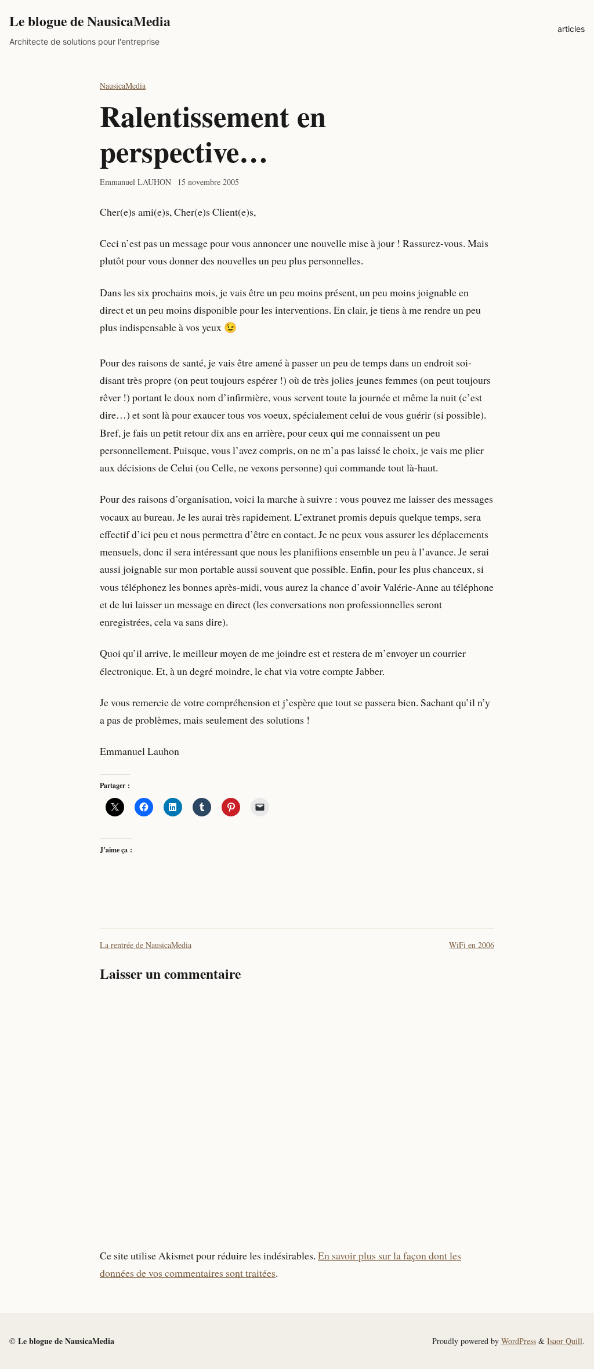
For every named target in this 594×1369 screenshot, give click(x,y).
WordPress (518, 1340)
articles (571, 29)
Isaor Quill (564, 1340)
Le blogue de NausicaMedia (90, 21)
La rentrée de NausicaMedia (145, 944)
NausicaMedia (123, 85)
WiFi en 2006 (471, 944)
